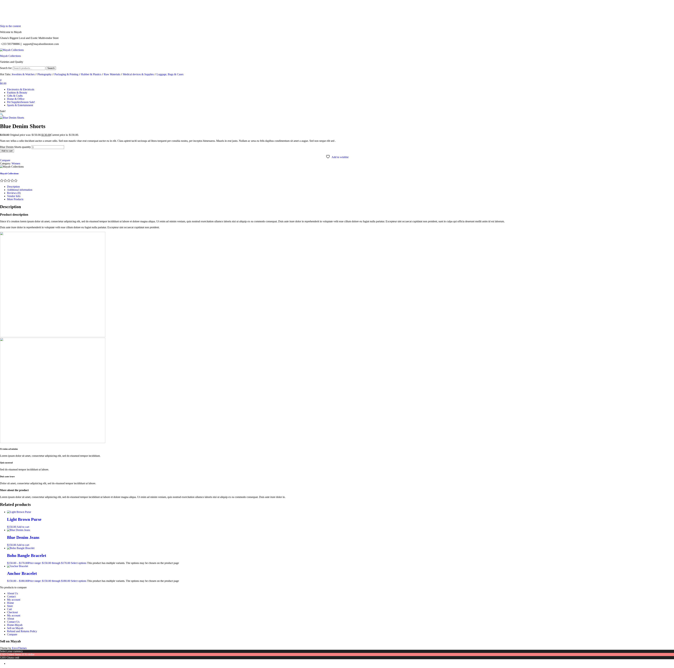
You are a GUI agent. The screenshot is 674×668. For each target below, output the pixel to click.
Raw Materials (112, 74)
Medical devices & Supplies (138, 74)
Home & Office (15, 98)
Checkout (12, 612)
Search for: (6, 68)
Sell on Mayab (15, 628)
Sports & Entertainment (20, 105)
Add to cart (7, 150)
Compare (12, 634)
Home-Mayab (14, 624)
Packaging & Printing (66, 74)
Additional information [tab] (19, 189)
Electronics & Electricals (20, 89)
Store (10, 605)
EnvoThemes (19, 648)
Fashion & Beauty (17, 92)
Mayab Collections (10, 55)
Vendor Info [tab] (13, 196)
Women (16, 163)
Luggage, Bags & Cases (170, 74)
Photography (44, 74)
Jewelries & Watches (23, 74)
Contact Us (13, 621)
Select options (78, 562)
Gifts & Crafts (15, 95)
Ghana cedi (12, 657)
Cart (9, 609)
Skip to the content (10, 26)
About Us (12, 593)
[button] (2, 114)
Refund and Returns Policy (22, 631)
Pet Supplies (21, 102)
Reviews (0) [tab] (14, 192)
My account (13, 599)
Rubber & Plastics (91, 74)
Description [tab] (13, 186)
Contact (11, 596)
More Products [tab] (15, 199)
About (10, 618)
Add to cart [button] (23, 526)
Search (51, 68)
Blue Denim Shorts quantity (15, 146)
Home (10, 602)
